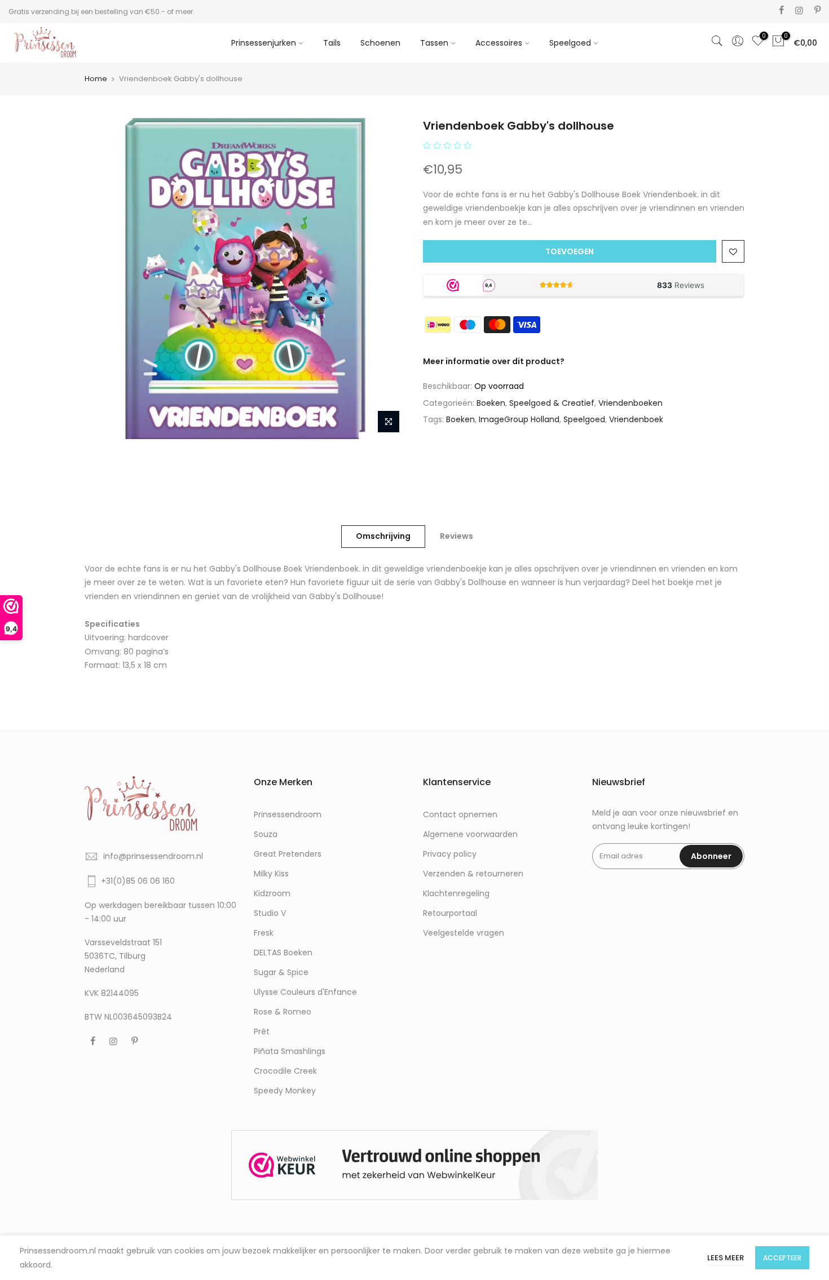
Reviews (456, 536)
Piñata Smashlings (289, 1051)
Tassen (434, 42)
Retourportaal (450, 913)
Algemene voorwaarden (470, 834)
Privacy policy (450, 854)
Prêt (262, 1031)
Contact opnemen (460, 814)
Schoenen (380, 42)
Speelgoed (570, 42)
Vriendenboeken (630, 403)
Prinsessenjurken (263, 42)
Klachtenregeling (456, 893)
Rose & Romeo (282, 1011)
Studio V (270, 913)
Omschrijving (383, 536)
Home (96, 78)
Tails (332, 42)
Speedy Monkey (285, 1090)
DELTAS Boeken (283, 952)
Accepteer (782, 1258)
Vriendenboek (636, 419)
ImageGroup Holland (519, 419)
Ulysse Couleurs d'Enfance (305, 992)
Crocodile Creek (285, 1071)
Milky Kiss (271, 873)
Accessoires (498, 42)
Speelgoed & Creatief (551, 403)
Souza (265, 834)
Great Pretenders (287, 854)
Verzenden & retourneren (473, 873)
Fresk (264, 932)
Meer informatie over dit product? (494, 361)
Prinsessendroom (287, 814)
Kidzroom (272, 893)
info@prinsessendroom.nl (153, 856)
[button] (448, 145)
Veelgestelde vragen (463, 932)
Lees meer (725, 1257)
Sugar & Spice (281, 972)
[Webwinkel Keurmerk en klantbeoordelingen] (414, 1165)
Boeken (491, 403)
